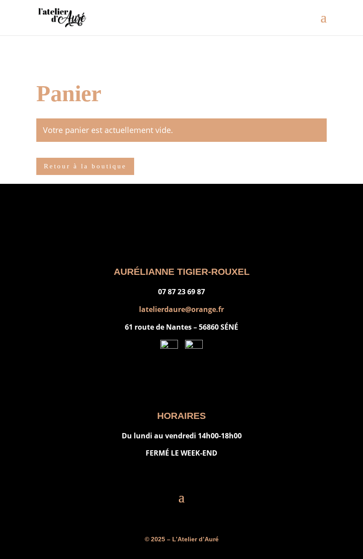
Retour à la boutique (85, 166)
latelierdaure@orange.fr (181, 309)
